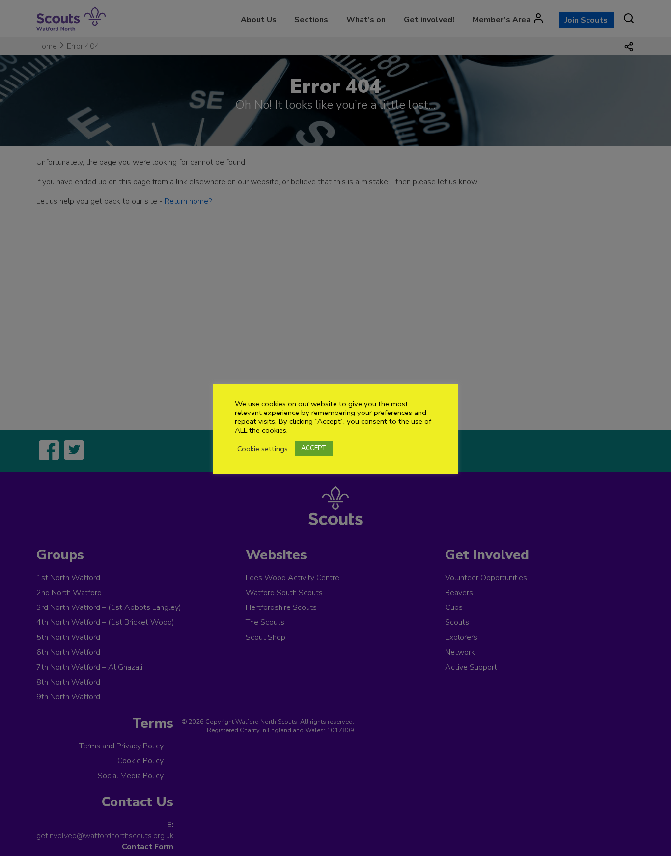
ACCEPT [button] (314, 448)
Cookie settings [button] (262, 448)
